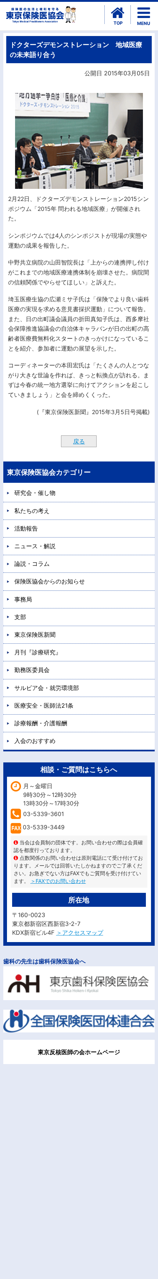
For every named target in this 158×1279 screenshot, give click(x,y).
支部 (20, 617)
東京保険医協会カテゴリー (49, 472)
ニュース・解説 (34, 546)
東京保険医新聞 (34, 634)
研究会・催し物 (34, 492)
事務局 (23, 599)
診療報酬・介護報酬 (40, 723)
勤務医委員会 (32, 669)
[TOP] (117, 13)
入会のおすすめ (34, 740)
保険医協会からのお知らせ (49, 581)
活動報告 (26, 528)
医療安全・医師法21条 (43, 705)
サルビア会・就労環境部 (46, 687)
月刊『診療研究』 (37, 652)
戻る (79, 441)
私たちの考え (32, 510)
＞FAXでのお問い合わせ (58, 881)
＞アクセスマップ (79, 932)
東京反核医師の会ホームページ (79, 1052)
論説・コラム (32, 563)
